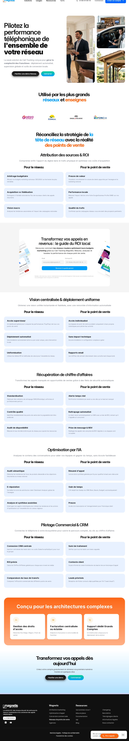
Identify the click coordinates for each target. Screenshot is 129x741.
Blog (77, 723)
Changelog (106, 710)
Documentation (81, 716)
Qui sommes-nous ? (83, 710)
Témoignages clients (110, 716)
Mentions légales (55, 733)
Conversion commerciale (58, 716)
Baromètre (106, 713)
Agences (52, 723)
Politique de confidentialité (70, 733)
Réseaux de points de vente (59, 720)
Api (77, 720)
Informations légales (110, 720)
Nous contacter (108, 723)
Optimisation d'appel (57, 713)
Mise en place (81, 713)
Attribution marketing (57, 710)
